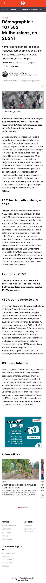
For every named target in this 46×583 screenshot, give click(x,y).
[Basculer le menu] (3, 3)
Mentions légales (9, 553)
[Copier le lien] (42, 85)
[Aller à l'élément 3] (22, 507)
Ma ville (5, 521)
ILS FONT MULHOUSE (29, 9)
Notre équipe (7, 539)
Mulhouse (25, 143)
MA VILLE (15, 9)
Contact (5, 566)
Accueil (5, 9)
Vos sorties (6, 529)
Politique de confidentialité (8, 558)
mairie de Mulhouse (22, 283)
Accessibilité (7, 562)
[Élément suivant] (31, 507)
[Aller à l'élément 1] (19, 507)
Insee (15, 309)
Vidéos (5, 535)
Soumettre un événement (29, 530)
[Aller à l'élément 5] (26, 507)
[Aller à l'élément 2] (20, 507)
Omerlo (27, 580)
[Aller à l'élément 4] (24, 507)
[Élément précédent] (15, 507)
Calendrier (28, 525)
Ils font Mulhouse (9, 525)
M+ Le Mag (6, 532)
